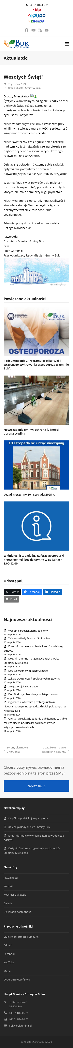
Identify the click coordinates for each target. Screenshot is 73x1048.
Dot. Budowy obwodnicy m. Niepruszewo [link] (33, 694)
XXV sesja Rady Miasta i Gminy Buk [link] (29, 638)
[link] (36, 11)
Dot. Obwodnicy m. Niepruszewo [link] (28, 670)
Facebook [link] (9, 954)
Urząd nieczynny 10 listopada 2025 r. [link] (29, 494)
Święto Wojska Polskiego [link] (23, 686)
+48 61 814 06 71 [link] (38, 5)
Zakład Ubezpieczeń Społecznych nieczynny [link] (34, 678)
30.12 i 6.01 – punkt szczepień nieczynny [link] (50, 750)
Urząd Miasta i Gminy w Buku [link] (24, 88)
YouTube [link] (9, 962)
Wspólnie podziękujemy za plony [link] (28, 630)
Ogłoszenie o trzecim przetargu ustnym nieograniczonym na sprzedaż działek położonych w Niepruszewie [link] (35, 706)
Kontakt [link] (8, 886)
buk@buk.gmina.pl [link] (20, 1025)
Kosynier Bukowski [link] (15, 894)
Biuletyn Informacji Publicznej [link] (21, 936)
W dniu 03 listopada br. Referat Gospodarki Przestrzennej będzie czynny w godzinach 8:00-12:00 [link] (34, 559)
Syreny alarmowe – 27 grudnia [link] (17, 750)
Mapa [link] (7, 971)
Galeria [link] (8, 903)
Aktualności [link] (11, 877)
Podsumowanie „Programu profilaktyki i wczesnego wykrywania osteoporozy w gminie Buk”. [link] (36, 364)
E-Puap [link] (8, 945)
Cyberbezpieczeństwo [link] (17, 979)
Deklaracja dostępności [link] (17, 912)
